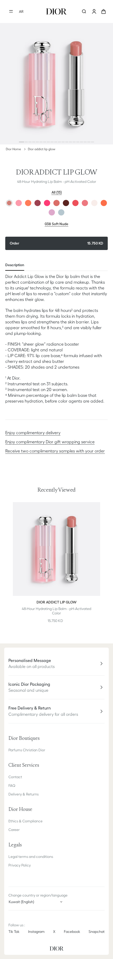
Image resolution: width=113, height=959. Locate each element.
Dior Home (13, 149)
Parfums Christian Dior (26, 750)
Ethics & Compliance (25, 821)
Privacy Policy (19, 865)
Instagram (36, 931)
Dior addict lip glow (41, 149)
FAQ (11, 785)
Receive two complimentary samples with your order (55, 451)
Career (14, 830)
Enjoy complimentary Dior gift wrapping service (50, 441)
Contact (15, 777)
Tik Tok (13, 931)
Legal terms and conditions (30, 857)
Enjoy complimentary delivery (32, 432)
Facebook (72, 931)
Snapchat (97, 931)
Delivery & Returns (23, 794)
